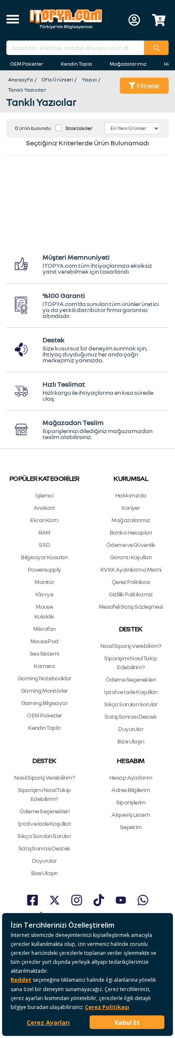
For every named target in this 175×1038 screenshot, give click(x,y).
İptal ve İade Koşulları (130, 691)
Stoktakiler (79, 128)
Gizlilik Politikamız (130, 594)
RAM (44, 532)
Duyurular (130, 728)
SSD (44, 544)
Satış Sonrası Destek (130, 716)
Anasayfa (20, 79)
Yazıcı (89, 79)
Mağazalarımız (128, 64)
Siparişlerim (131, 802)
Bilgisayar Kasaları (44, 557)
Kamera (44, 665)
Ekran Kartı (44, 519)
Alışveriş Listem (130, 814)
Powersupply (44, 569)
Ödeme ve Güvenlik (130, 544)
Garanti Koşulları (130, 557)
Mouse (44, 606)
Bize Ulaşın (130, 741)
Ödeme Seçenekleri (130, 679)
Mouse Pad (44, 641)
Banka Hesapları (131, 532)
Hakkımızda (130, 495)
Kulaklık (44, 616)
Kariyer (130, 507)
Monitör (44, 581)
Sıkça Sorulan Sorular (131, 704)
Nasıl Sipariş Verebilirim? (130, 645)
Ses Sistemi (44, 653)
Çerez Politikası (131, 581)
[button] (12, 20)
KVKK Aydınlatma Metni (130, 569)
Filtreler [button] (147, 85)
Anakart (44, 507)
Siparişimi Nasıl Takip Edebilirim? (130, 662)
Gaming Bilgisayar (44, 702)
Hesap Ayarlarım (130, 777)
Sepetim (131, 826)
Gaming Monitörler (44, 690)
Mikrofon (44, 628)
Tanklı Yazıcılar (27, 90)
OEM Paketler (26, 64)
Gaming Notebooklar (44, 678)
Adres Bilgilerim (130, 789)
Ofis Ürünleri (57, 79)
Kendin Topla (76, 64)
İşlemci (44, 495)
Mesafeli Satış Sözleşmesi (131, 606)
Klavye (44, 594)
